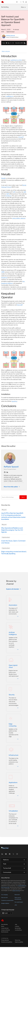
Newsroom (17, 894)
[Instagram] (17, 854)
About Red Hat (4, 924)
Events (2, 926)
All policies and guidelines (6, 942)
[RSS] (25, 43)
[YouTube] (6, 854)
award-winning (16, 890)
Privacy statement (5, 940)
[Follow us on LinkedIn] (7, 472)
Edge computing (12, 725)
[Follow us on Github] (5, 472)
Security (11, 695)
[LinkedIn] (2, 854)
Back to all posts (6, 51)
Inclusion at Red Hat (5, 930)
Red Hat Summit (4, 932)
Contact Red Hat (4, 928)
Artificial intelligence (13, 633)
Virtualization (13, 811)
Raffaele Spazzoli (10, 35)
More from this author (11, 487)
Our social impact (19, 902)
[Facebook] (10, 854)
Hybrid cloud (10, 31)
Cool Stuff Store (18, 930)
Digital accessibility (19, 942)
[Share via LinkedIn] (9, 43)
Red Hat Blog (4, 7)
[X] (13, 854)
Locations (17, 926)
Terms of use (17, 940)
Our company (4, 894)
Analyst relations (5, 903)
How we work (4, 897)
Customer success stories (7, 900)
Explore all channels (12, 589)
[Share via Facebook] (6, 43)
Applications (13, 782)
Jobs (16, 905)
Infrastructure (13, 755)
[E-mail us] (13, 43)
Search (23, 497)
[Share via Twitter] (11, 43)
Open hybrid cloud (13, 666)
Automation (13, 605)
